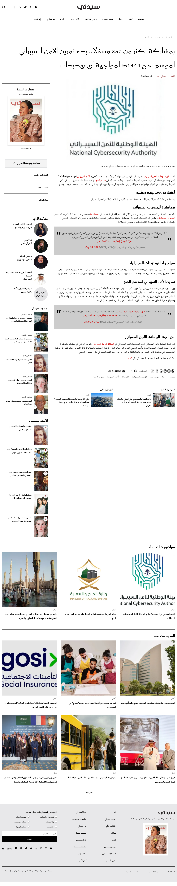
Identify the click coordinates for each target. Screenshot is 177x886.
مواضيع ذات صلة (162, 547)
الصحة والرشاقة (21, 817)
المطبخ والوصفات (20, 822)
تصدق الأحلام (43, 187)
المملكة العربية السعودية (103, 344)
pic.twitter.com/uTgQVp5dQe (114, 241)
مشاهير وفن (50, 822)
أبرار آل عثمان (26, 244)
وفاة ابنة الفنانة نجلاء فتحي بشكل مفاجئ (20, 428)
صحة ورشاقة (107, 19)
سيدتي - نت (161, 76)
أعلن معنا (139, 871)
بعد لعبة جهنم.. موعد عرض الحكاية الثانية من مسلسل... (20, 473)
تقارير (114, 840)
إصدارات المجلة (26, 89)
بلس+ (62, 19)
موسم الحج (100, 180)
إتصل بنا (129, 871)
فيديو (35, 19)
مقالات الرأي (40, 218)
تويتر (130, 358)
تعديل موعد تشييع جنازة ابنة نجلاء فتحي (19, 361)
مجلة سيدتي (81, 812)
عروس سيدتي (110, 847)
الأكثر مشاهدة (38, 420)
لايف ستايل (74, 19)
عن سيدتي (82, 826)
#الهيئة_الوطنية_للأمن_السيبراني (130, 312)
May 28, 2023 (91, 248)
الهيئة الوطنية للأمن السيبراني (156, 177)
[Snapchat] (35, 7)
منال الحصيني (26, 292)
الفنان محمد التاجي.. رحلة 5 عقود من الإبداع (19, 403)
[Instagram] (20, 7)
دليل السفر (111, 861)
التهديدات (125, 377)
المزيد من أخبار (163, 636)
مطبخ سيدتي (110, 819)
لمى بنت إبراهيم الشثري (23, 227)
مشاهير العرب (27, 355)
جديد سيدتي (39, 308)
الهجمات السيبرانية (167, 218)
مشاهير (141, 19)
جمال (120, 19)
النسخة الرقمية (26, 148)
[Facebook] (15, 7)
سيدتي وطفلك (90, 19)
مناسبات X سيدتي (79, 819)
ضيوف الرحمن (98, 377)
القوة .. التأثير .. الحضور (40, 175)
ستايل (113, 833)
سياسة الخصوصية (154, 871)
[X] (30, 7)
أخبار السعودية (113, 377)
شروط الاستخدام (170, 871)
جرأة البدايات (43, 200)
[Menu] (173, 7)
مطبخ (49, 19)
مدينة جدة (94, 214)
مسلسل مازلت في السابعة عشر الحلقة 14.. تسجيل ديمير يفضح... (18, 340)
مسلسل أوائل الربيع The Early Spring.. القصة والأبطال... (20, 496)
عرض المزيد (88, 792)
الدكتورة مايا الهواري (24, 260)
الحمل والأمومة (21, 827)
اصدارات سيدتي (109, 854)
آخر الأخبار (82, 861)
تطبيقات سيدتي (79, 847)
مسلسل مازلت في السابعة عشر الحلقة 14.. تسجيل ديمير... (19, 451)
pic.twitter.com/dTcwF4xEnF (100, 316)
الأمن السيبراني (83, 177)
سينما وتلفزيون (26, 314)
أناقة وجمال (50, 827)
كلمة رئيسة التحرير (28, 163)
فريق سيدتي (81, 840)
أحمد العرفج (27, 279)
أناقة (130, 19)
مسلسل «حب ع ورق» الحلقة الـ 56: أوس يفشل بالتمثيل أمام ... (19, 320)
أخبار (173, 76)
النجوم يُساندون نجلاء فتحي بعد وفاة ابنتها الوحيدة (20, 382)
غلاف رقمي (81, 854)
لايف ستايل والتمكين (47, 817)
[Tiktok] (25, 7)
